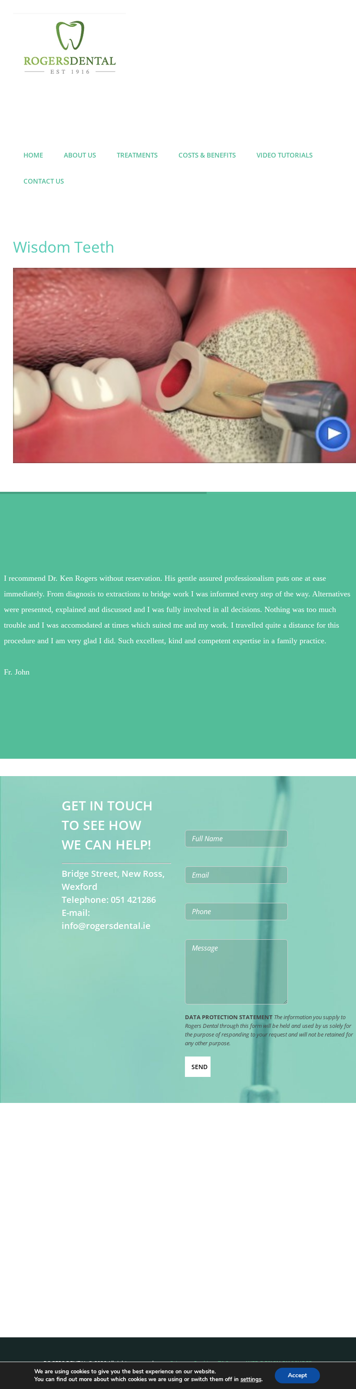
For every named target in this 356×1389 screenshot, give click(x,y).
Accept (297, 1375)
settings (251, 1379)
